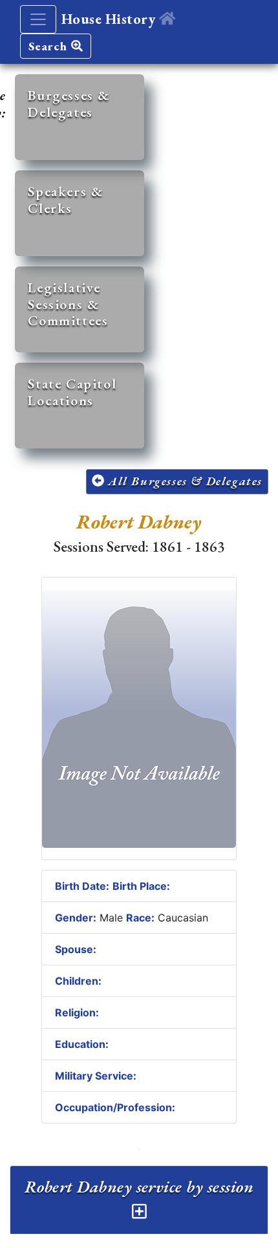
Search (49, 46)
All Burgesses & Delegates (183, 481)
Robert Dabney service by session (139, 1187)
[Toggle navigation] (38, 19)
